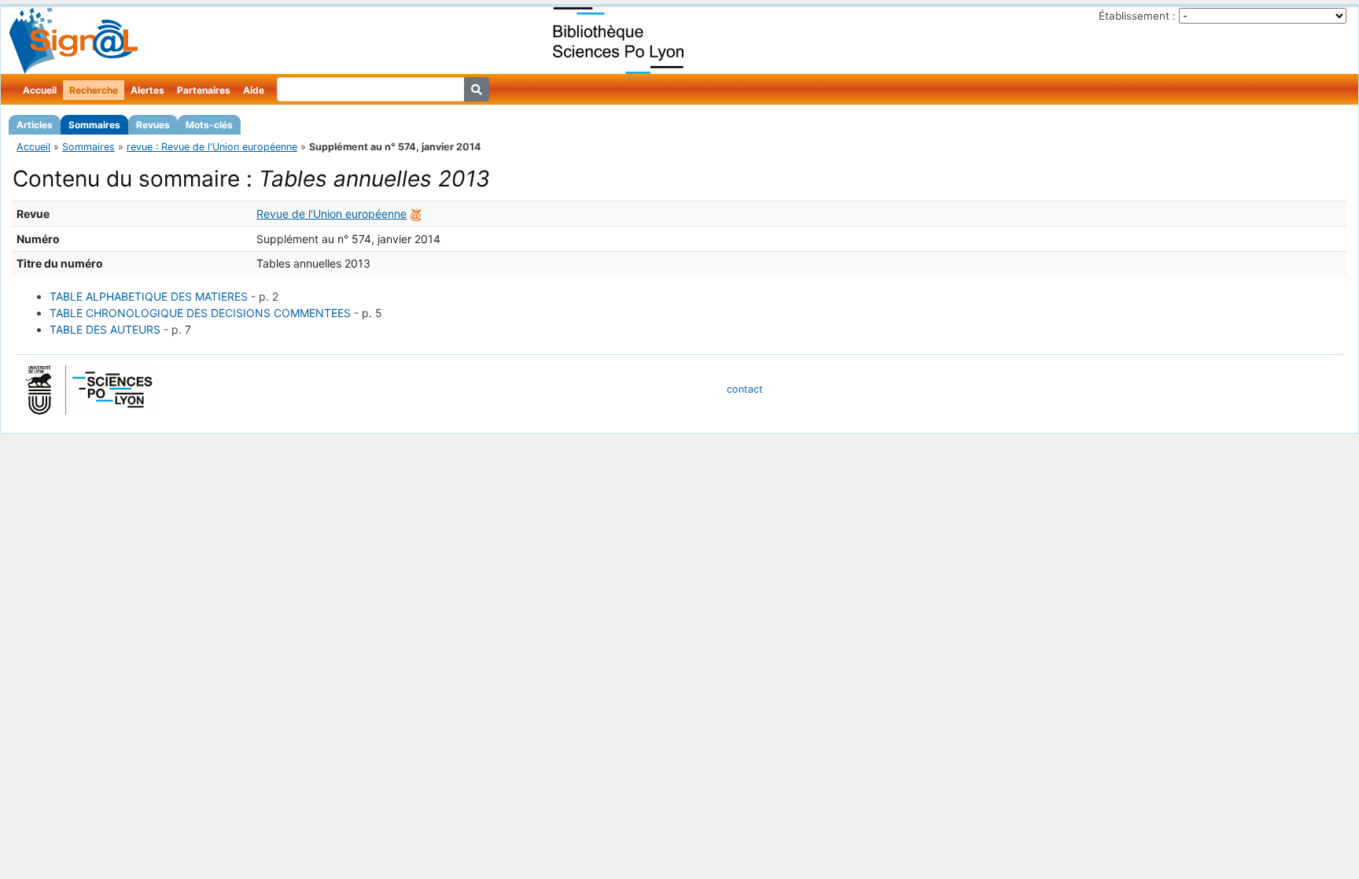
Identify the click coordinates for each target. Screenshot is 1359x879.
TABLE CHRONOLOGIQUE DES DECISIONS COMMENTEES (200, 312)
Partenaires (203, 90)
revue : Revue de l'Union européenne (212, 147)
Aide (253, 90)
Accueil (40, 90)
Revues (153, 125)
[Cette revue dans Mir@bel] (416, 213)
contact (745, 389)
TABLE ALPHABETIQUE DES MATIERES (149, 296)
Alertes (147, 90)
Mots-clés (209, 125)
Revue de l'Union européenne (331, 213)
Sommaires (94, 125)
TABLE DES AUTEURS (105, 329)
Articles (35, 125)
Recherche (93, 90)
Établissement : (1137, 15)
